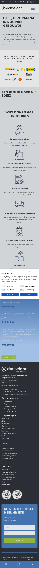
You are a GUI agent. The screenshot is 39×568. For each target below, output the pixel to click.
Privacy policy (33, 272)
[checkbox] (4, 286)
